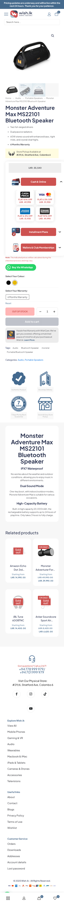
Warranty (22, 290)
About (11, 797)
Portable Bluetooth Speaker (20, 352)
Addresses (13, 856)
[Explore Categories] (6, 14)
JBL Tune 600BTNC (18, 618)
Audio (18, 98)
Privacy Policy (15, 815)
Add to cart (32, 321)
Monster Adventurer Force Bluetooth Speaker (46, 568)
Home (8, 98)
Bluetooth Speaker (30, 348)
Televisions (14, 781)
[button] (53, 35)
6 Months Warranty (17, 297)
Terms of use (14, 821)
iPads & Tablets (16, 762)
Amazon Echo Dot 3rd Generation (18, 568)
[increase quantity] (54, 311)
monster (46, 348)
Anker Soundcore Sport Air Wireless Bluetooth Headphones (46, 619)
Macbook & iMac (17, 756)
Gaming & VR (15, 737)
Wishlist (12, 827)
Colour (20, 276)
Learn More (29, 340)
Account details (16, 862)
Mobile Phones (16, 731)
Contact (12, 803)
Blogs (10, 809)
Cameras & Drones (18, 768)
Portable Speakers (34, 98)
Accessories (14, 774)
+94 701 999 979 (32, 672)
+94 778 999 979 (31, 669)
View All (12, 725)
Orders (11, 843)
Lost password (16, 868)
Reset (8, 303)
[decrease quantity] (40, 311)
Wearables (13, 750)
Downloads (14, 849)
